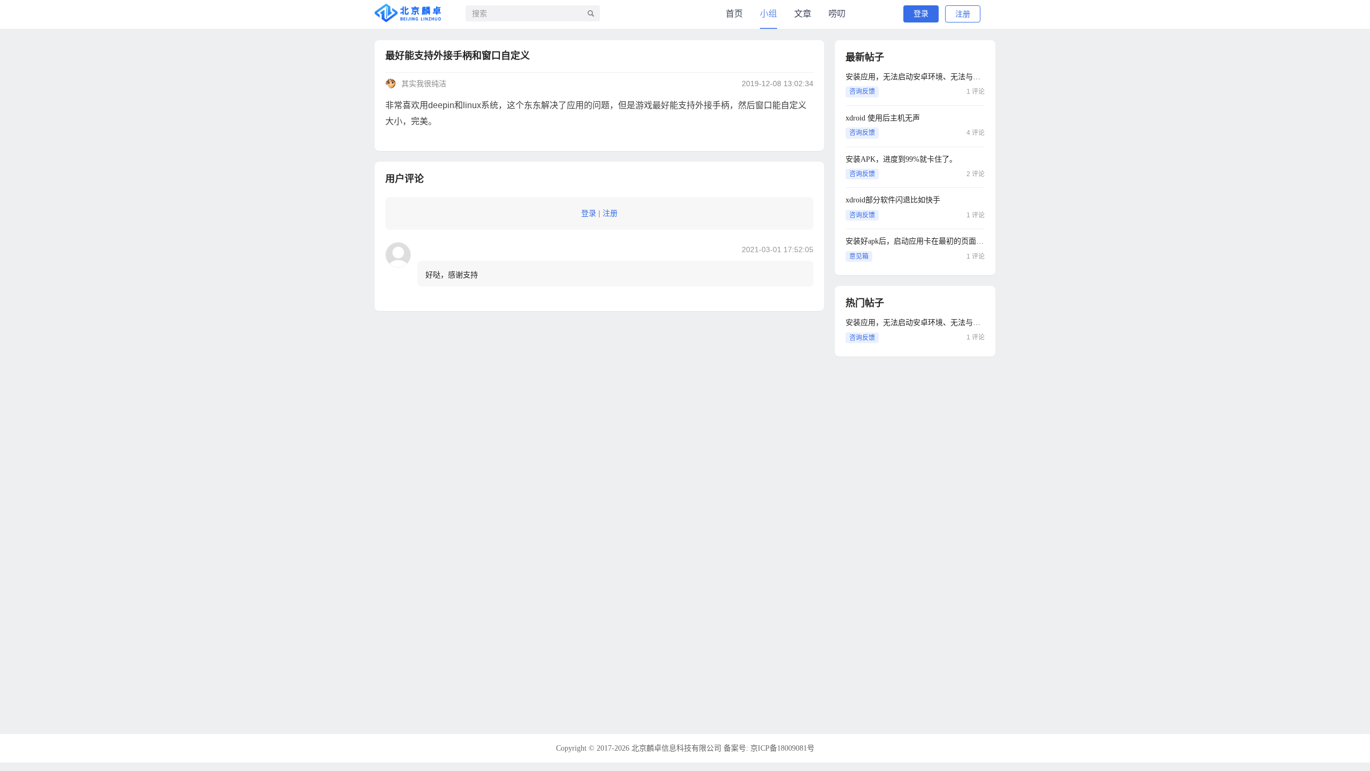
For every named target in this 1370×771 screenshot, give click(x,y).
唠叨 (837, 13)
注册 (962, 14)
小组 (768, 13)
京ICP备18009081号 (782, 748)
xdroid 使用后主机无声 (883, 118)
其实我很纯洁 (423, 84)
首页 (734, 13)
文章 (802, 13)
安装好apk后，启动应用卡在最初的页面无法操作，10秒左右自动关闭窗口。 (915, 241)
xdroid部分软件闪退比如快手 (893, 200)
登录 (921, 14)
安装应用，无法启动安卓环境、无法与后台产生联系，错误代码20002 (915, 77)
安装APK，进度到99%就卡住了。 (901, 159)
